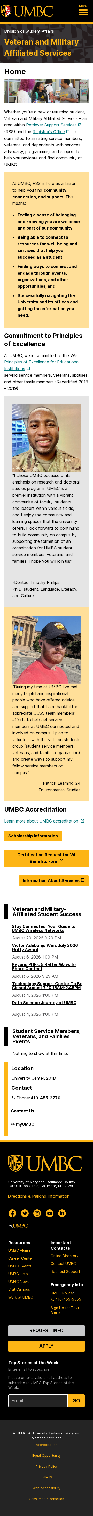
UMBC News (18, 1281)
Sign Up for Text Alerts (65, 1310)
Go (76, 1401)
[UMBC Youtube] (49, 1213)
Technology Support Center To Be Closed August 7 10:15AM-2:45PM (47, 985)
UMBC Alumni (19, 1250)
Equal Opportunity (46, 1456)
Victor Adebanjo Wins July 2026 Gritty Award (45, 947)
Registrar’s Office (49, 131)
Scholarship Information (33, 836)
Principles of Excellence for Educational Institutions (41, 365)
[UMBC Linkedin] (62, 1213)
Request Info (46, 1330)
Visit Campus (19, 1289)
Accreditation (46, 1445)
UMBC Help (18, 1274)
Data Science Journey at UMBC (44, 1002)
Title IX (46, 1477)
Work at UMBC (20, 1297)
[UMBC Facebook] (12, 1213)
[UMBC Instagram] (37, 1213)
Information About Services (51, 880)
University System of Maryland (56, 1433)
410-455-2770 (45, 1097)
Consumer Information (46, 1499)
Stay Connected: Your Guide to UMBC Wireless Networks (43, 928)
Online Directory (65, 1256)
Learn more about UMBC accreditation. (41, 821)
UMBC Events (20, 1266)
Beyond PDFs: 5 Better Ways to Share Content (44, 966)
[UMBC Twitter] (24, 1213)
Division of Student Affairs (29, 31)
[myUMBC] (18, 1225)
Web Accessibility (46, 1488)
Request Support (65, 1271)
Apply (46, 1346)
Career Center (20, 1258)
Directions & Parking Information (38, 1196)
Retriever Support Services (51, 125)
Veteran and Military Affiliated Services (41, 47)
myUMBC (25, 1126)
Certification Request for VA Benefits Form (46, 858)
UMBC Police (62, 1293)
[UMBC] (27, 11)
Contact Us (22, 1110)
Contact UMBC (63, 1263)
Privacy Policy (47, 1466)
